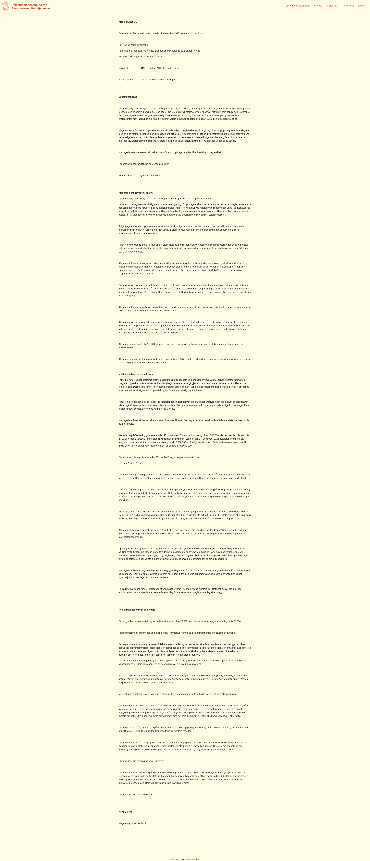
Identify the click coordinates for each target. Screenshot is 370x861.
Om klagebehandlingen (298, 5)
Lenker (361, 5)
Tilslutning (332, 5)
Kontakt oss (177, 859)
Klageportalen (192, 859)
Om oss (318, 5)
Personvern (348, 5)
